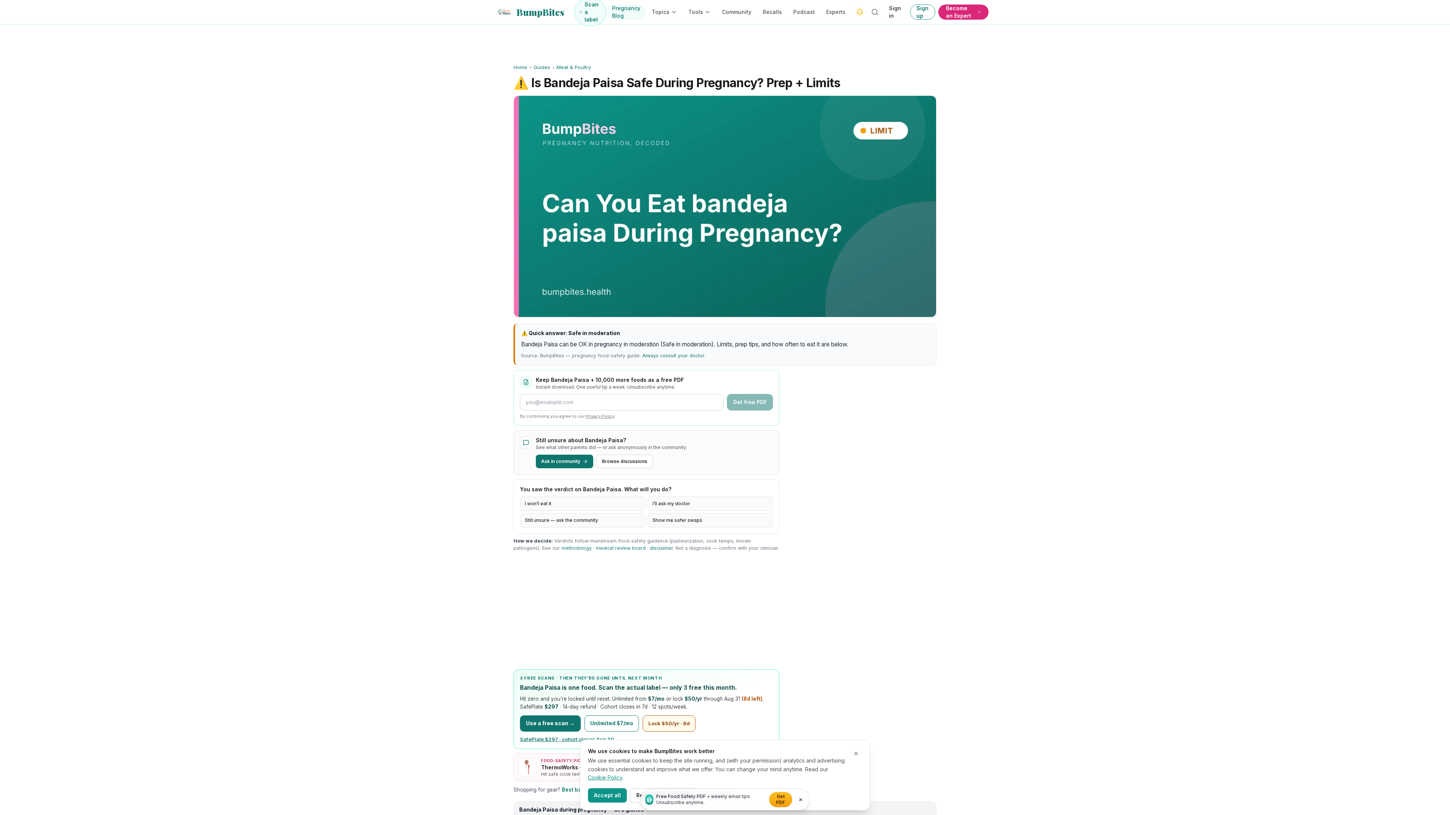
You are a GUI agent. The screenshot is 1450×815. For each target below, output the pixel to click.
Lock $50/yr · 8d (669, 723)
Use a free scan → (550, 723)
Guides (542, 67)
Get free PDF (750, 402)
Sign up (922, 12)
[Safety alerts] (859, 12)
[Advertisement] (646, 610)
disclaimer (661, 548)
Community (736, 12)
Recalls (772, 12)
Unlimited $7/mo (611, 723)
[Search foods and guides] (875, 12)
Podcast (804, 12)
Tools (695, 12)
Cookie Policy (605, 777)
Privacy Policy (600, 416)
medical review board (621, 548)
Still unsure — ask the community (561, 520)
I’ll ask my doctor (671, 503)
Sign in (895, 12)
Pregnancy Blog (626, 12)
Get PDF (780, 799)
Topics (660, 12)
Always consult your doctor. (673, 355)
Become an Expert (958, 12)
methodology (576, 548)
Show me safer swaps (677, 520)
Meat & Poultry (574, 67)
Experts (835, 12)
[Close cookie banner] (856, 753)
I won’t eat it (538, 503)
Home (520, 67)
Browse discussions (624, 461)
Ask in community (560, 461)
